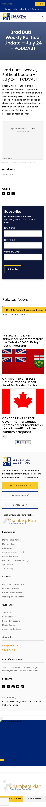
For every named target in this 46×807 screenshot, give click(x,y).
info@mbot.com (10, 645)
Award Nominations (11, 629)
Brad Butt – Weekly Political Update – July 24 (25, 162)
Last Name (10, 240)
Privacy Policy (9, 697)
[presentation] (3, 436)
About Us (6, 612)
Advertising (24, 9)
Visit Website (34, 798)
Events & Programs (11, 621)
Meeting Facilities (10, 588)
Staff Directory (9, 616)
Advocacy (7, 548)
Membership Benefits (12, 539)
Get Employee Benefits (13, 596)
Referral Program (10, 556)
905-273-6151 (9, 649)
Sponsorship (8, 564)
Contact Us (37, 9)
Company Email (12, 252)
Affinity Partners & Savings (14, 552)
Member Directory (10, 544)
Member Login (10, 9)
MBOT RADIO (6, 162)
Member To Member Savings (15, 560)
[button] (17, 442)
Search (40, 4)
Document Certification (13, 584)
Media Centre (8, 625)
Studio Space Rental (12, 592)
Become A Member (18, 485)
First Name (10, 228)
